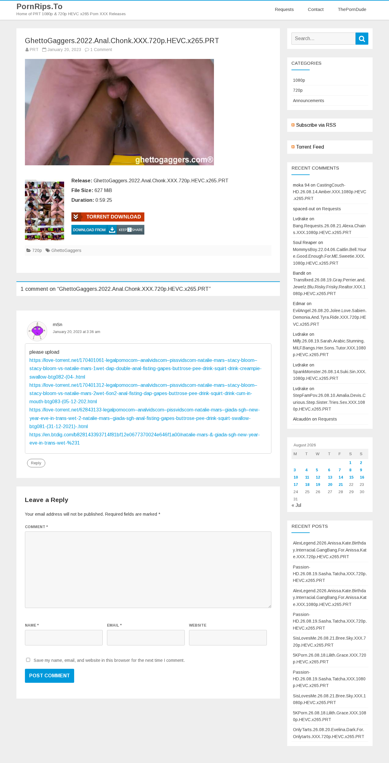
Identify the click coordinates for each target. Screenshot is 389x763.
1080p (299, 80)
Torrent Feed (310, 147)
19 (318, 484)
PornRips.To (39, 6)
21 (341, 484)
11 (307, 477)
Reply (36, 463)
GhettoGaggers (66, 250)
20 (330, 484)
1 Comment (101, 49)
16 (362, 477)
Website (197, 625)
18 (307, 484)
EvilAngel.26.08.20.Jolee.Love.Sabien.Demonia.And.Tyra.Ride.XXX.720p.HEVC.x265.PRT (330, 317)
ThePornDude (352, 9)
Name (32, 625)
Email (114, 625)
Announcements (308, 100)
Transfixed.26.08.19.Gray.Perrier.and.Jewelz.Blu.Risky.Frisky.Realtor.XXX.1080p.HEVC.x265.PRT (329, 286)
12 (318, 477)
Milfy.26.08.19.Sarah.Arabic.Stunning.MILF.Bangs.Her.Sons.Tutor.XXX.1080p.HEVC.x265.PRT (329, 348)
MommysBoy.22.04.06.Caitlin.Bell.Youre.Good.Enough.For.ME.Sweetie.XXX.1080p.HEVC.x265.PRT (330, 256)
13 (330, 477)
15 (351, 477)
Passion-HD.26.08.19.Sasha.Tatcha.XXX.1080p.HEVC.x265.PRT (329, 679)
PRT (34, 49)
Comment (36, 527)
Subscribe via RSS (316, 125)
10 (296, 477)
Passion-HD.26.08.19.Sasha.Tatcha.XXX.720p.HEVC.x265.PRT (330, 574)
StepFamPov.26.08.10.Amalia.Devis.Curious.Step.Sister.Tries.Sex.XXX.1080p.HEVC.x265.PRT (329, 402)
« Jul (296, 505)
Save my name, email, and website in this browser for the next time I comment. (109, 660)
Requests (284, 9)
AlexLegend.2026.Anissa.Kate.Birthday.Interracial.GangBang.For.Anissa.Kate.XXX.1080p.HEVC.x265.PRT (330, 597)
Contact (316, 9)
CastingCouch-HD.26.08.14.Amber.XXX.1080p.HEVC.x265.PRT (329, 192)
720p (37, 250)
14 (341, 477)
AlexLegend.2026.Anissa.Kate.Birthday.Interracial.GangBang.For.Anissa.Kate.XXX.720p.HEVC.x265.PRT (330, 550)
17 (296, 484)
